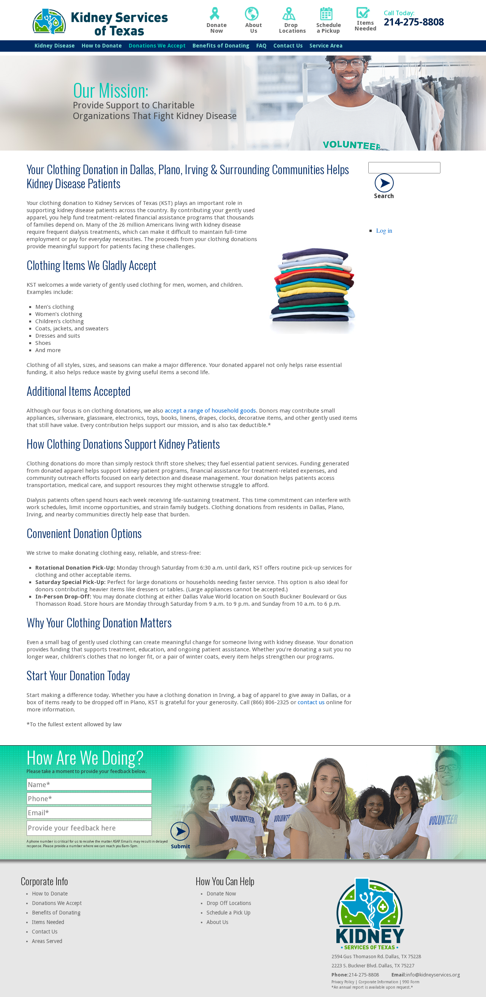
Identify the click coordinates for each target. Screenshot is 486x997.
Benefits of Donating (221, 46)
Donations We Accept (157, 46)
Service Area (325, 46)
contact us (311, 702)
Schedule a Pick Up (229, 913)
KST (98, 21)
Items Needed (48, 922)
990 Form (411, 982)
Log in (384, 230)
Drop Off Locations (229, 903)
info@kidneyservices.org (433, 975)
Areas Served (47, 941)
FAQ (261, 46)
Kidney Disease (55, 46)
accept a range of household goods (210, 410)
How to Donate (102, 46)
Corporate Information (378, 982)
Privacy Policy (342, 982)
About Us (217, 922)
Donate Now (221, 894)
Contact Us (288, 46)
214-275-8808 (355, 975)
